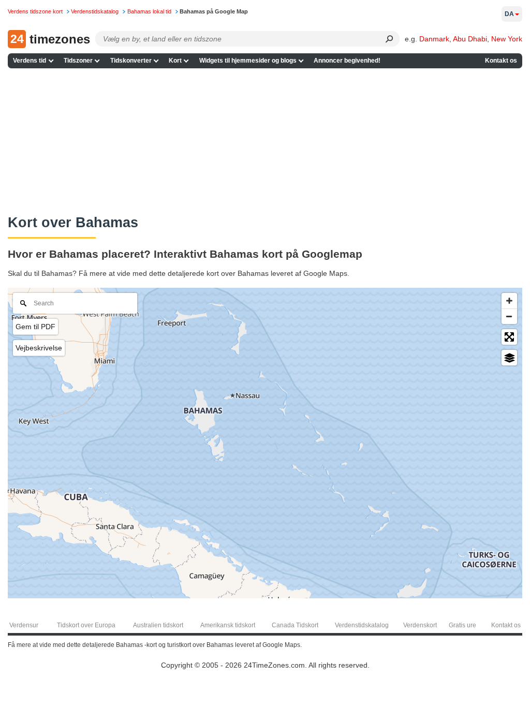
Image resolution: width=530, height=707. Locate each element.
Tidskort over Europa (86, 625)
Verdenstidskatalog (362, 625)
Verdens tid (29, 60)
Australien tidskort (158, 625)
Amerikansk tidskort (227, 625)
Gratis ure (462, 625)
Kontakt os (501, 60)
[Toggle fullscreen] (509, 337)
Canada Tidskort (295, 625)
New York (506, 39)
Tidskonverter (131, 60)
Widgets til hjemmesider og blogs (248, 60)
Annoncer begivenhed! (347, 60)
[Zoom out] (509, 316)
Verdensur (23, 625)
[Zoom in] (509, 300)
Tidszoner (78, 60)
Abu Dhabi (470, 39)
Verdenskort (420, 625)
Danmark (434, 39)
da (509, 14)
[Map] (265, 443)
